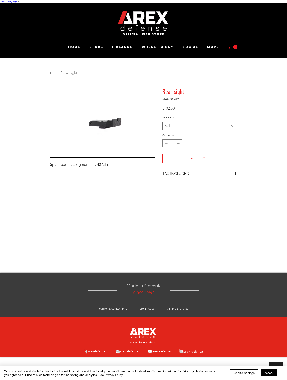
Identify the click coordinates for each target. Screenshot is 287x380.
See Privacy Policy (111, 375)
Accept (268, 373)
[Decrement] (165, 143)
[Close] (281, 373)
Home (54, 73)
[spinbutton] (172, 143)
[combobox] (199, 126)
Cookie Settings (244, 373)
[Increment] (178, 143)
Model (168, 118)
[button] (233, 47)
